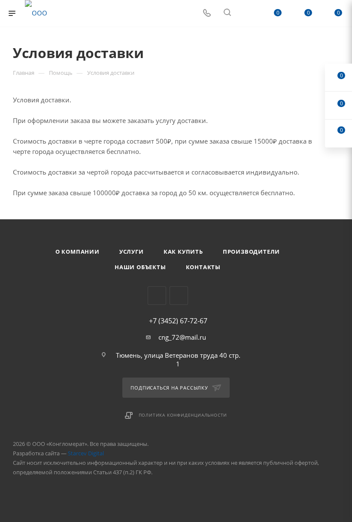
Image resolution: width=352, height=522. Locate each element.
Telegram (179, 295)
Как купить (183, 251)
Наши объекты (140, 267)
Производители (251, 251)
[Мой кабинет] (248, 13)
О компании (77, 251)
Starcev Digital (86, 453)
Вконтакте (157, 295)
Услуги (131, 251)
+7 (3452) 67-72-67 (178, 320)
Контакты (203, 267)
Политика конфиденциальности (183, 415)
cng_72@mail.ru (182, 337)
